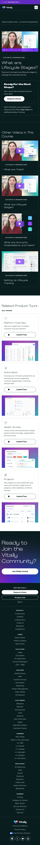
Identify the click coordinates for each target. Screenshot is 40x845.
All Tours (7, 310)
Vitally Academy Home (10, 22)
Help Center (25, 110)
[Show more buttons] (36, 50)
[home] (7, 7)
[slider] (20, 50)
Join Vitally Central (20, 571)
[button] (36, 7)
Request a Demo (14, 99)
